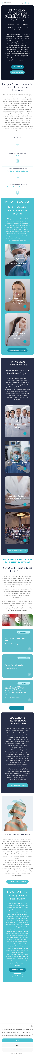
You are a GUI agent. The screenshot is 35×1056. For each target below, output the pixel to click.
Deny (17, 1045)
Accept (17, 1040)
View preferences (17, 1049)
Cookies (13, 1053)
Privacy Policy (19, 1053)
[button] (32, 1026)
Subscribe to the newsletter (17, 881)
